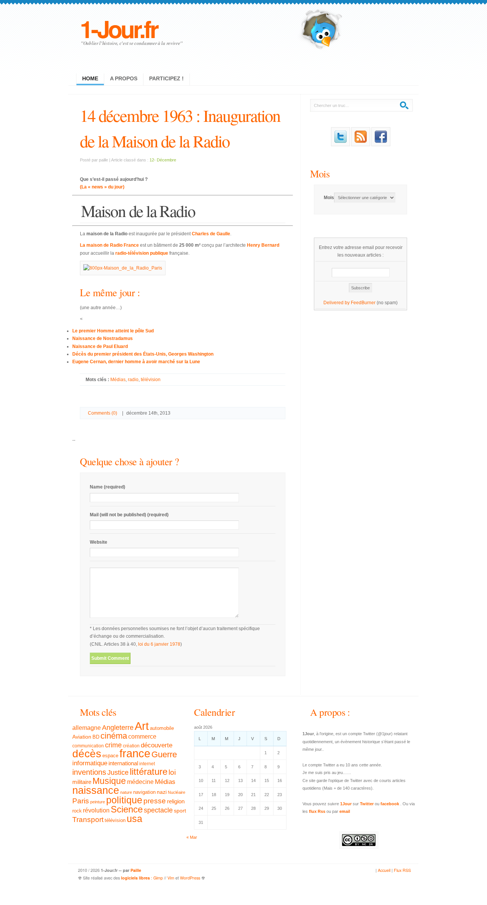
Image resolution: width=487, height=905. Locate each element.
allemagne (86, 727)
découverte (156, 745)
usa (134, 819)
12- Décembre (163, 160)
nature (126, 792)
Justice (118, 772)
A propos (123, 78)
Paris (80, 801)
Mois (319, 173)
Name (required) (107, 487)
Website (98, 542)
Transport (87, 820)
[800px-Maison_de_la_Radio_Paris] (123, 268)
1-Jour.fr (118, 28)
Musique (109, 781)
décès (86, 753)
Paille (136, 870)
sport (180, 811)
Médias (118, 379)
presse (154, 801)
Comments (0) (102, 413)
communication (88, 746)
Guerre (164, 754)
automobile (162, 728)
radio (133, 379)
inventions (89, 772)
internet (147, 763)
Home (90, 78)
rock (77, 811)
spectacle (158, 810)
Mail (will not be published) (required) (129, 514)
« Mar (191, 837)
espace (110, 755)
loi (172, 772)
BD (95, 737)
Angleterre (118, 727)
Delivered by (337, 302)
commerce (142, 736)
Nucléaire (176, 792)
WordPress (190, 878)
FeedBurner (363, 302)
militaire (81, 782)
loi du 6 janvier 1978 (159, 644)
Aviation (81, 737)
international (123, 763)
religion (176, 801)
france (134, 753)
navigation (144, 792)
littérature (148, 771)
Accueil (384, 870)
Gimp (158, 878)
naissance (95, 790)
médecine (140, 782)
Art (142, 726)
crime (113, 745)
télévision (151, 379)
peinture (97, 802)
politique (124, 800)
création (131, 746)
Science (127, 809)
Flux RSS (402, 870)
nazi (162, 792)
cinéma (113, 736)
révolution (96, 810)
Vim (170, 878)
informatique (89, 763)
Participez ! (166, 78)
